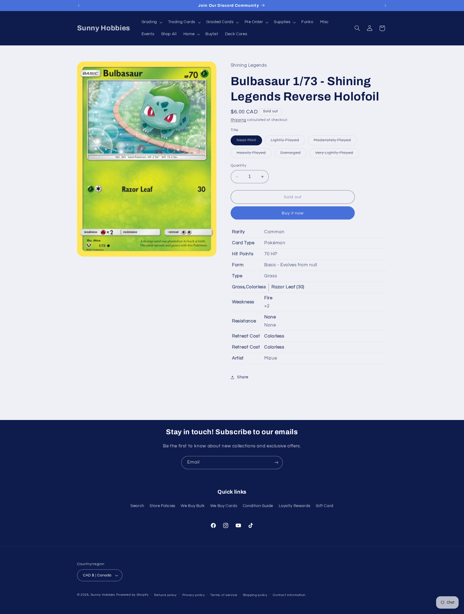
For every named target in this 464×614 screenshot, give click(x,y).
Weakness (243, 302)
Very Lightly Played (337, 154)
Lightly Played (288, 141)
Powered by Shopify (132, 594)
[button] (151, 22)
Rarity (238, 231)
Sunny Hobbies (103, 594)
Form (238, 265)
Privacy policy (193, 595)
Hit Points (242, 254)
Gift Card (325, 506)
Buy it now (293, 213)
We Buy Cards (223, 506)
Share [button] (242, 377)
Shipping (238, 120)
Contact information (289, 595)
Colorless (274, 336)
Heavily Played (254, 154)
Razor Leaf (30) (287, 287)
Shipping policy (255, 595)
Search (137, 506)
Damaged (293, 154)
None (270, 317)
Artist (238, 358)
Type (237, 276)
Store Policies (162, 506)
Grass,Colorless (249, 287)
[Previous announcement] (79, 5)
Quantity (238, 166)
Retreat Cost (246, 336)
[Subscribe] (276, 462)
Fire (268, 298)
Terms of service (223, 595)
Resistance (244, 321)
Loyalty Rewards (294, 506)
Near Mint (249, 141)
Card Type (243, 242)
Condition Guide (258, 506)
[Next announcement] (385, 5)
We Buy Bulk (193, 506)
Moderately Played (335, 141)
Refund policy (165, 595)
